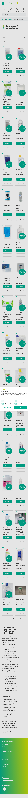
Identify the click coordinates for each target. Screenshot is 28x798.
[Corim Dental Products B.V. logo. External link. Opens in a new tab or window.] (3, 389)
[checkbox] (2, 401)
